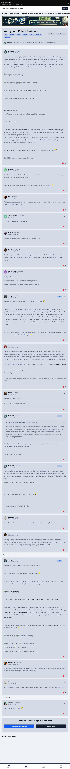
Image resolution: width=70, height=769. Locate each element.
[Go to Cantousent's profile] (5, 346)
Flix (9, 196)
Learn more (3, 3)
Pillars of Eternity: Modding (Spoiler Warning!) (41, 42)
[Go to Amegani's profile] (5, 43)
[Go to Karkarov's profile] (5, 250)
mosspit (10, 169)
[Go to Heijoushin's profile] (5, 663)
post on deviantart (22, 612)
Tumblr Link (8, 150)
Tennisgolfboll (13, 215)
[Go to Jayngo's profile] (5, 233)
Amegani (9, 42)
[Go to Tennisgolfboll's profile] (5, 216)
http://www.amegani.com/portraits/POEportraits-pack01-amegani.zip (36, 599)
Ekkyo (10, 392)
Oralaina (11, 517)
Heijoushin (11, 662)
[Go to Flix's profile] (5, 197)
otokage (11, 703)
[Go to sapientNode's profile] (5, 272)
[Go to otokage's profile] (5, 703)
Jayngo (10, 232)
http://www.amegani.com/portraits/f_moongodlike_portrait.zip (24, 114)
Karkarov (11, 249)
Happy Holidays (60, 364)
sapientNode (12, 271)
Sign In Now (51, 726)
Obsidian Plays (8, 373)
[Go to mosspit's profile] (5, 170)
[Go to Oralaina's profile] (5, 518)
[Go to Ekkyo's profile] (5, 393)
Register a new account (19, 726)
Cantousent (12, 346)
